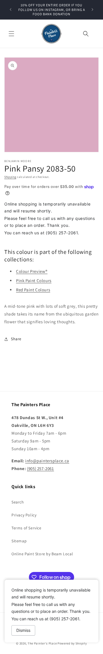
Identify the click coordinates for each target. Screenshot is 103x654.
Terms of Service (26, 528)
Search (17, 502)
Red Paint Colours (33, 289)
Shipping (10, 177)
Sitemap (19, 540)
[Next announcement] (92, 9)
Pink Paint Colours (34, 280)
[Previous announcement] (10, 9)
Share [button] (16, 338)
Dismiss (23, 630)
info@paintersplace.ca (47, 460)
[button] (11, 33)
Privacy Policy (23, 515)
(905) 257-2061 (40, 468)
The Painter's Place (42, 643)
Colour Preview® (31, 271)
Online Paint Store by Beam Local (42, 553)
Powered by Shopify (72, 643)
